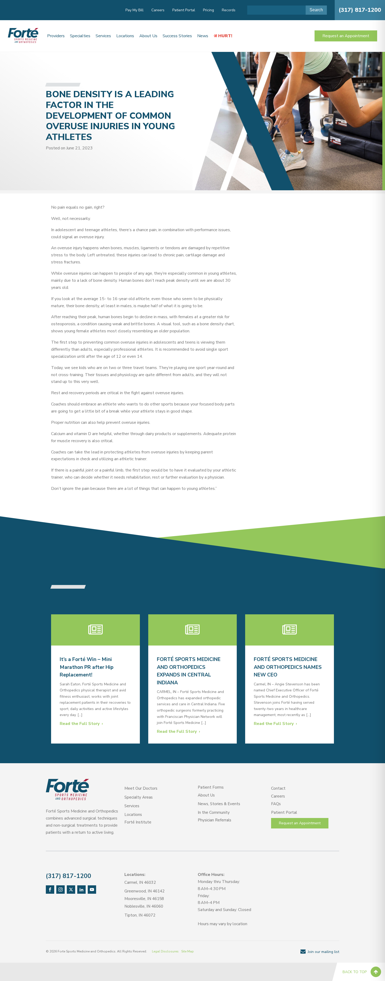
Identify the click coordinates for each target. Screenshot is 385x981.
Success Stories (177, 36)
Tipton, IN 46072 (139, 915)
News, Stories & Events (219, 803)
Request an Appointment (345, 36)
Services (103, 36)
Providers (56, 36)
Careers (157, 10)
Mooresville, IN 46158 (144, 898)
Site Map (187, 951)
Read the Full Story (80, 724)
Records (228, 10)
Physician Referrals (214, 820)
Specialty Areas (138, 797)
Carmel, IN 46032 (140, 882)
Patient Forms (211, 787)
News (202, 36)
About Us (148, 36)
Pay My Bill (134, 10)
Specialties (80, 36)
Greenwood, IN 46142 (144, 891)
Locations (125, 36)
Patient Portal (183, 10)
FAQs (276, 803)
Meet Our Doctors (140, 788)
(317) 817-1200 (360, 10)
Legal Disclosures (165, 951)
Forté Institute (137, 822)
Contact (278, 788)
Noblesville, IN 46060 (143, 906)
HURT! (225, 36)
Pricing (208, 10)
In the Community (214, 812)
